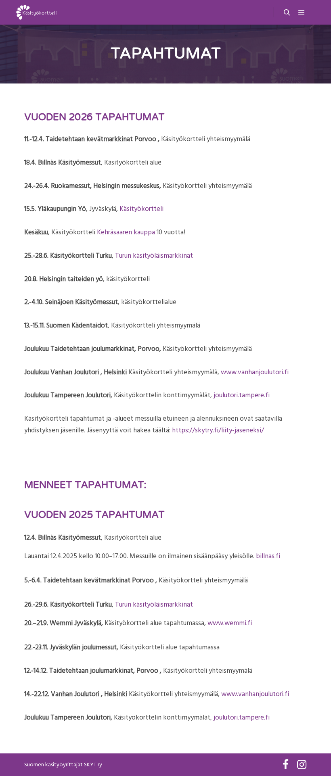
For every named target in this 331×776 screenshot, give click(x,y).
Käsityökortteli (141, 209)
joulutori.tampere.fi (242, 395)
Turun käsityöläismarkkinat (154, 255)
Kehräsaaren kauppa (126, 232)
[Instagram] (301, 764)
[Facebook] (285, 764)
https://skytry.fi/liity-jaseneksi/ (218, 430)
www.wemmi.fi (229, 623)
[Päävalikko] (301, 12)
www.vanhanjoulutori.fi (255, 372)
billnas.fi (268, 556)
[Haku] (287, 12)
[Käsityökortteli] (36, 12)
